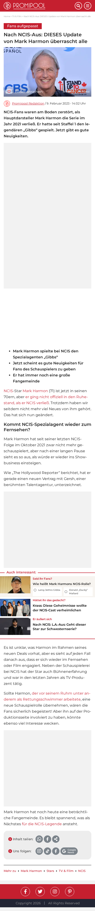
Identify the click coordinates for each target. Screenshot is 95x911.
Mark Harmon (35, 391)
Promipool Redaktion (28, 103)
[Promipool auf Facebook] (25, 891)
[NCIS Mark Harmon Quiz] (15, 586)
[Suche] (78, 5)
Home (7, 16)
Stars (50, 871)
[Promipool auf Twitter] (40, 891)
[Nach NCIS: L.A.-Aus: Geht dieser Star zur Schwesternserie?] (15, 626)
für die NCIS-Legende (42, 824)
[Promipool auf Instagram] (55, 891)
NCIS (8, 391)
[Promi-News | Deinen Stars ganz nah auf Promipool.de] (39, 5)
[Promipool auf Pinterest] (69, 891)
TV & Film (17, 16)
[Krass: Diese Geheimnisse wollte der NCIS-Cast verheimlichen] (15, 607)
